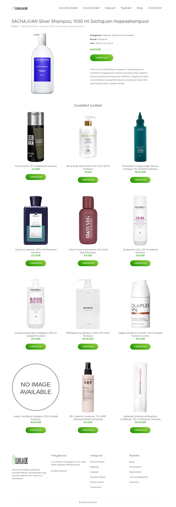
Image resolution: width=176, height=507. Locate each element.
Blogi (139, 7)
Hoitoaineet (128, 35)
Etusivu (15, 26)
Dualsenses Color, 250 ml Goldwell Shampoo (140, 251)
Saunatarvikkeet (68, 7)
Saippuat (110, 7)
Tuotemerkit (155, 7)
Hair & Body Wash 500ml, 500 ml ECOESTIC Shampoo (88, 167)
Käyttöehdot (135, 472)
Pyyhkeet (126, 7)
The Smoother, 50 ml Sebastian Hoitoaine (36, 166)
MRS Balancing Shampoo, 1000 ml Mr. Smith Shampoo (88, 334)
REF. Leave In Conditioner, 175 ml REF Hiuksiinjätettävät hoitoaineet (88, 418)
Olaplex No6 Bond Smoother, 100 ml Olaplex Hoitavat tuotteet (140, 334)
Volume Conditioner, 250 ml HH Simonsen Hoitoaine (36, 251)
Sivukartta (134, 482)
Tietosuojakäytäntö (138, 477)
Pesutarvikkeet (97, 461)
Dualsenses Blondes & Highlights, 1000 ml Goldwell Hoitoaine (36, 334)
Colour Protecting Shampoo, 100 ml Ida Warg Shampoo (88, 251)
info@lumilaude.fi (59, 471)
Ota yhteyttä (135, 467)
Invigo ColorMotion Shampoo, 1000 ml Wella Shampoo (36, 418)
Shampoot (117, 35)
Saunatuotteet (91, 7)
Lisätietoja (102, 57)
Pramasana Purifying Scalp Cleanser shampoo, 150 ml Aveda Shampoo (140, 167)
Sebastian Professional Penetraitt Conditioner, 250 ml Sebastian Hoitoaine (140, 418)
